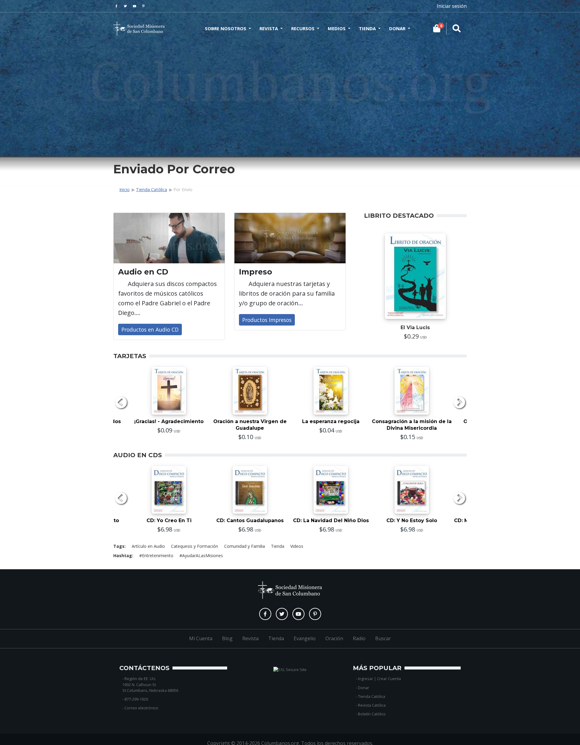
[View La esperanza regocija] (330, 391)
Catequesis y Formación (194, 546)
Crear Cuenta (389, 678)
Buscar (383, 638)
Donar (397, 28)
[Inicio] (139, 28)
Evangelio (305, 638)
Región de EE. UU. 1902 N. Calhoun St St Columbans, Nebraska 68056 (150, 684)
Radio (359, 638)
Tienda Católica (151, 189)
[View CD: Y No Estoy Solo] (411, 490)
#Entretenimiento (156, 555)
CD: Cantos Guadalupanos (250, 520)
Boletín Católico (372, 714)
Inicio (124, 189)
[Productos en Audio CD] (169, 238)
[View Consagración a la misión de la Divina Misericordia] (411, 391)
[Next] (459, 403)
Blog (227, 638)
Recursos (302, 28)
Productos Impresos (267, 319)
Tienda (367, 28)
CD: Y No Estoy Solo (411, 520)
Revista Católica (372, 705)
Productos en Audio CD (150, 329)
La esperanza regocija (330, 421)
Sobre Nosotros (225, 28)
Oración (334, 638)
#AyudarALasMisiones (201, 555)
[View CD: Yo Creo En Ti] (168, 490)
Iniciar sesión (452, 6)
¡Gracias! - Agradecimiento (169, 421)
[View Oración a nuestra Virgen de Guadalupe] (249, 391)
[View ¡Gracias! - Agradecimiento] (168, 391)
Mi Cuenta (200, 638)
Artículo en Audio (148, 546)
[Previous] (120, 403)
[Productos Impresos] (290, 238)
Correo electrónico (141, 708)
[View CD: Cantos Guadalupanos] (249, 490)
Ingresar (365, 678)
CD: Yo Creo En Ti (169, 520)
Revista (268, 28)
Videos (296, 546)
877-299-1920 (136, 699)
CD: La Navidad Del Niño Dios (331, 520)
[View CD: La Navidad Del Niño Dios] (330, 490)
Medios (337, 28)
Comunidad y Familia (244, 546)
